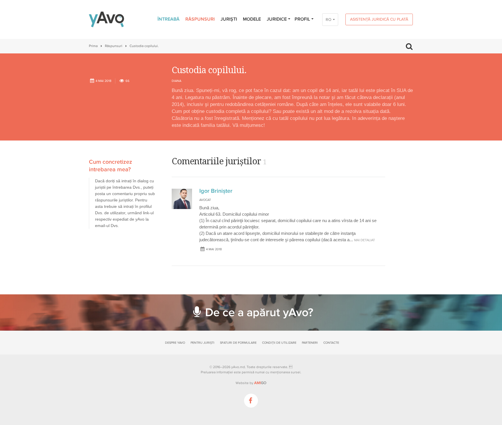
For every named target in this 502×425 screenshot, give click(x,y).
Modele (252, 19)
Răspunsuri (200, 19)
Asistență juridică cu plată (379, 19)
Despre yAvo (175, 343)
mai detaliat (364, 240)
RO (328, 19)
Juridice (277, 19)
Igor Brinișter (215, 191)
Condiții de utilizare (279, 343)
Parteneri (310, 343)
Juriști (228, 19)
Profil (302, 19)
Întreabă (168, 19)
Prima (93, 46)
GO (260, 383)
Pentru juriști (202, 343)
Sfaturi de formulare (238, 343)
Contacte (331, 343)
